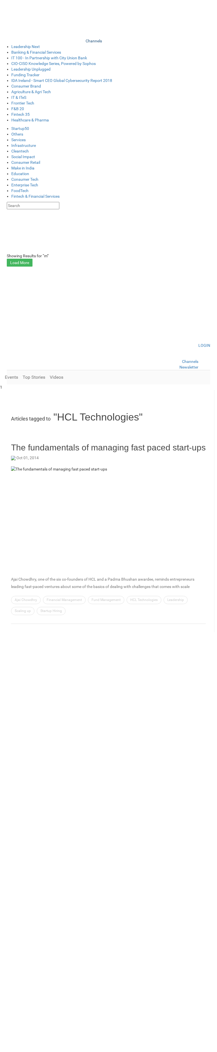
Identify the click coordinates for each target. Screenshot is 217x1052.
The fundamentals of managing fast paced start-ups (108, 447)
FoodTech (20, 190)
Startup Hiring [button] (51, 611)
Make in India (22, 168)
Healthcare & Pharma (30, 120)
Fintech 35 (20, 114)
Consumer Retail (25, 162)
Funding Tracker (25, 75)
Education (20, 173)
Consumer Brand (26, 86)
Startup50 (20, 128)
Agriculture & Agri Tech (31, 92)
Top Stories (34, 377)
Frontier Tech (22, 103)
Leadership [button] (175, 600)
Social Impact (23, 156)
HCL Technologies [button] (144, 600)
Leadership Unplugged (31, 69)
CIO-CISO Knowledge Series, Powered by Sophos (53, 63)
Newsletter (188, 367)
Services (18, 140)
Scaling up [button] (23, 611)
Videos (56, 377)
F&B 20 (17, 108)
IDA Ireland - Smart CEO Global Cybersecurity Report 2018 (61, 80)
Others (17, 134)
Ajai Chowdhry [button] (26, 600)
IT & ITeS (18, 97)
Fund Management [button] (106, 600)
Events (11, 377)
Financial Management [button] (64, 600)
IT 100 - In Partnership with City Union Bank (49, 58)
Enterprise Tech (24, 185)
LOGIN (204, 345)
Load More (19, 262)
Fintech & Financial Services (35, 196)
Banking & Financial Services (36, 52)
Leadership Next (25, 46)
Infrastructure (23, 145)
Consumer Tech (24, 179)
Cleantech (20, 151)
